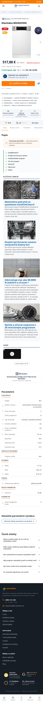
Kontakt (5, 648)
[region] (21, 42)
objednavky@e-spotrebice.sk (14, 606)
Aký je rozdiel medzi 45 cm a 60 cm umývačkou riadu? (16, 540)
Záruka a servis (15, 128)
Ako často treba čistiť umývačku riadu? (17, 566)
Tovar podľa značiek (9, 637)
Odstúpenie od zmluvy (10, 644)
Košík (39, 699)
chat (39, 1)
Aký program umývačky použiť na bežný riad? (20, 560)
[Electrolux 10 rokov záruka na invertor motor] (38, 30)
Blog (4, 664)
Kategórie (13, 699)
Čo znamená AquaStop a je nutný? (16, 572)
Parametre (26, 128)
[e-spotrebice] (22, 6)
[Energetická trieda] (5, 32)
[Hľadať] (39, 6)
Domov (4, 699)
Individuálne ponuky (9, 661)
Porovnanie (30, 699)
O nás (4, 614)
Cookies (5, 641)
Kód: (3, 88)
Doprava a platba (8, 621)
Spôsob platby (7, 624)
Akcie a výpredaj (8, 657)
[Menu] (3, 6)
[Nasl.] (40, 42)
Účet (21, 699)
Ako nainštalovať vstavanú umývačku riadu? (19, 555)
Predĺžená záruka (8, 618)
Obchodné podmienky (10, 634)
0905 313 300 (8, 1)
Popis (5, 128)
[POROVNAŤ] (38, 83)
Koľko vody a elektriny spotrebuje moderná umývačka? (19, 548)
